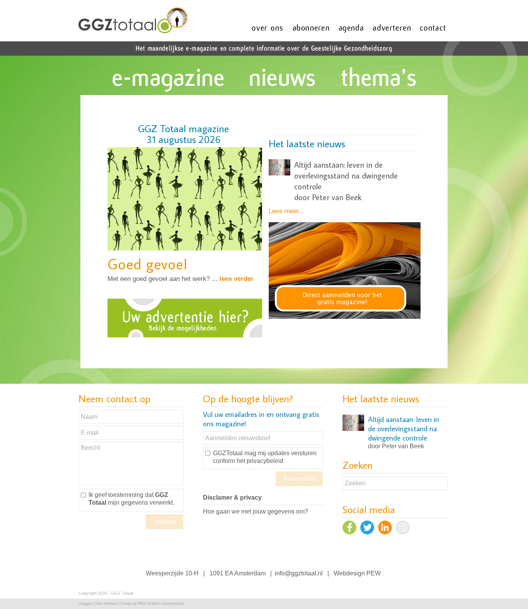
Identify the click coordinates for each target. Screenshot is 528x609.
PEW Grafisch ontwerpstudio (161, 604)
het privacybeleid (260, 461)
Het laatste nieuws (307, 143)
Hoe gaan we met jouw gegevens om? (255, 511)
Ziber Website (106, 604)
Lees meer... (287, 211)
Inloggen (85, 604)
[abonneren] (346, 316)
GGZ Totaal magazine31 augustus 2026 (183, 134)
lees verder (237, 278)
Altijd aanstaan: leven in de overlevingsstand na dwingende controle (346, 175)
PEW (373, 573)
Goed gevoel (147, 263)
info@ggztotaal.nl (299, 573)
